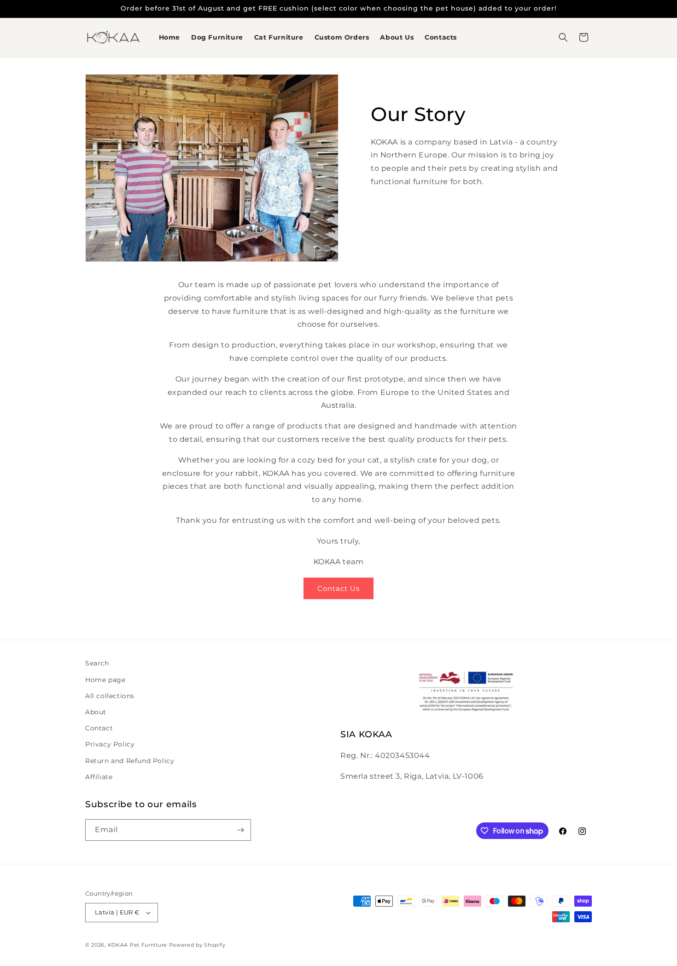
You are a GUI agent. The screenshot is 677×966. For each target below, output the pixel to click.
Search (97, 663)
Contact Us (338, 588)
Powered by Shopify (197, 945)
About (95, 712)
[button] (563, 37)
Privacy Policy (109, 744)
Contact (99, 728)
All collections (109, 696)
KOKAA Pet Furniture (137, 945)
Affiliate (98, 777)
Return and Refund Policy (129, 761)
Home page (105, 680)
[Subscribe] (240, 830)
